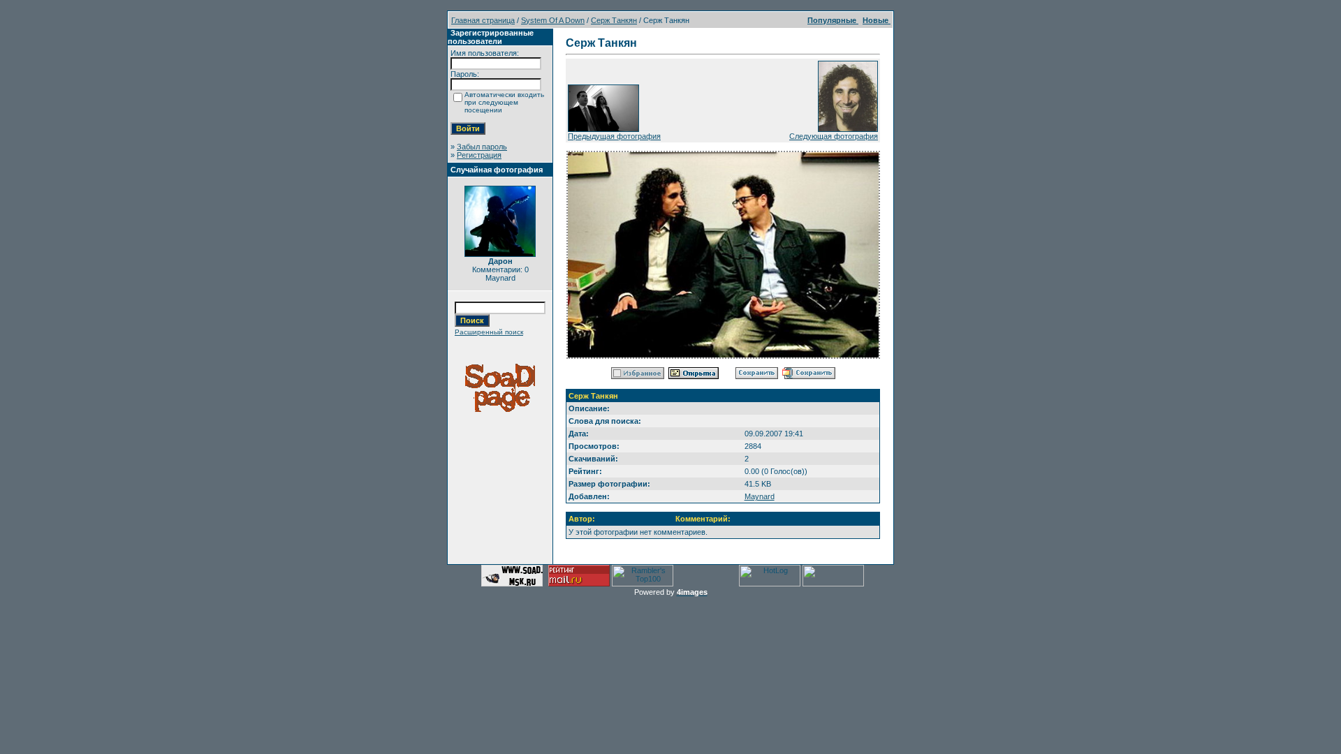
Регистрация (479, 155)
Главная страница (483, 20)
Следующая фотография (833, 136)
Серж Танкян (614, 20)
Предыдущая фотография (614, 136)
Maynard (760, 496)
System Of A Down (553, 20)
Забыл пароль (482, 146)
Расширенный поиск (489, 332)
